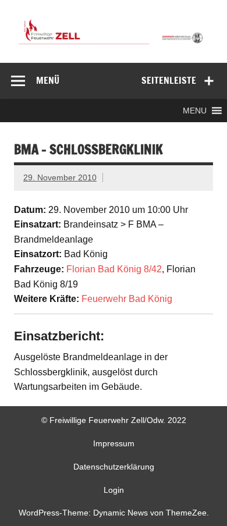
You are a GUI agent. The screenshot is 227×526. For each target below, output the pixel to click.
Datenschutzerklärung (113, 467)
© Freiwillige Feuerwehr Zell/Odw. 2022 (113, 420)
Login (114, 490)
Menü (47, 80)
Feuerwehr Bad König (126, 299)
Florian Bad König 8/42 (114, 269)
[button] (195, 110)
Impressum (113, 443)
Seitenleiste (168, 80)
